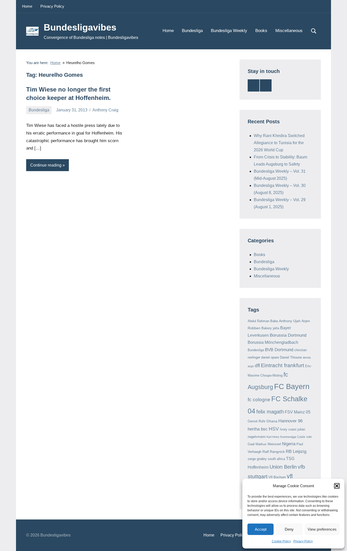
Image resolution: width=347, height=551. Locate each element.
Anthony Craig (105, 110)
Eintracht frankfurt (282, 365)
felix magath (270, 411)
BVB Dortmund (279, 349)
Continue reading (45, 165)
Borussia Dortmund (288, 335)
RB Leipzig (296, 451)
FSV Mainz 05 (297, 412)
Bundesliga (192, 30)
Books (261, 30)
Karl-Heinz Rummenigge (281, 436)
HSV (274, 428)
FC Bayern (291, 386)
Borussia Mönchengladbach (273, 342)
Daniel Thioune (291, 357)
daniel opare (270, 357)
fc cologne (259, 399)
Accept (260, 529)
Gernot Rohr (256, 421)
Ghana (271, 421)
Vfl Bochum (277, 477)
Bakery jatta (270, 328)
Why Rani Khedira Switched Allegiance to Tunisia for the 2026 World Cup (279, 142)
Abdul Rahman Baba (263, 321)
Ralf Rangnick (273, 452)
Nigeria (288, 443)
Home (27, 6)
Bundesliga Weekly (229, 30)
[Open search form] (314, 31)
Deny (289, 529)
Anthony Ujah (290, 321)
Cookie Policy (281, 541)
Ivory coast (288, 429)
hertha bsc (258, 429)
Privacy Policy (303, 541)
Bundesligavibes (80, 27)
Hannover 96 (290, 421)
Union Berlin (283, 467)
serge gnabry (257, 459)
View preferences (322, 529)
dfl (257, 365)
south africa (276, 459)
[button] (336, 485)
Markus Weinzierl (268, 444)
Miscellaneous (289, 30)
